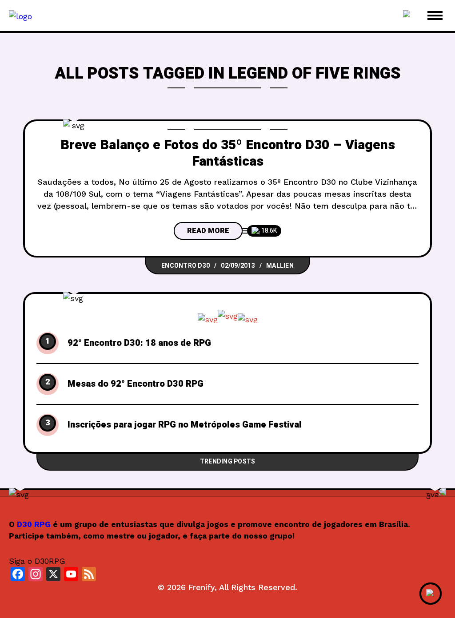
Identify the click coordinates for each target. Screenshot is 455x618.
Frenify (201, 587)
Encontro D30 (185, 265)
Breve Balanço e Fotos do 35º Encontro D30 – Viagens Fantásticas (227, 153)
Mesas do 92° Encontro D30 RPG (136, 384)
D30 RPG (34, 524)
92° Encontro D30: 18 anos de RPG (139, 343)
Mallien (280, 265)
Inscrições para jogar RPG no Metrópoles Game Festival (185, 425)
